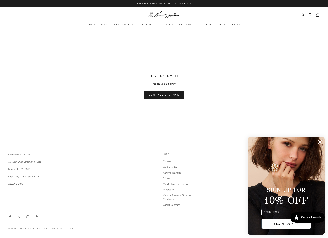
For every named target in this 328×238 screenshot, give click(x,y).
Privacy (166, 178)
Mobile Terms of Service (175, 184)
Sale (221, 24)
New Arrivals (96, 24)
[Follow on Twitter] (18, 217)
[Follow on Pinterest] (36, 217)
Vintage (206, 24)
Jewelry (146, 24)
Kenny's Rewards (172, 172)
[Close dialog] (319, 141)
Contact (167, 161)
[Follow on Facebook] (10, 217)
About (237, 24)
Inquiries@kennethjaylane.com (24, 176)
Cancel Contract (171, 205)
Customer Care (171, 167)
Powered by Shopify (63, 228)
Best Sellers (123, 24)
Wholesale (168, 189)
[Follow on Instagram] (27, 217)
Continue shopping (164, 94)
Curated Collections (176, 24)
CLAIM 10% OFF (286, 224)
